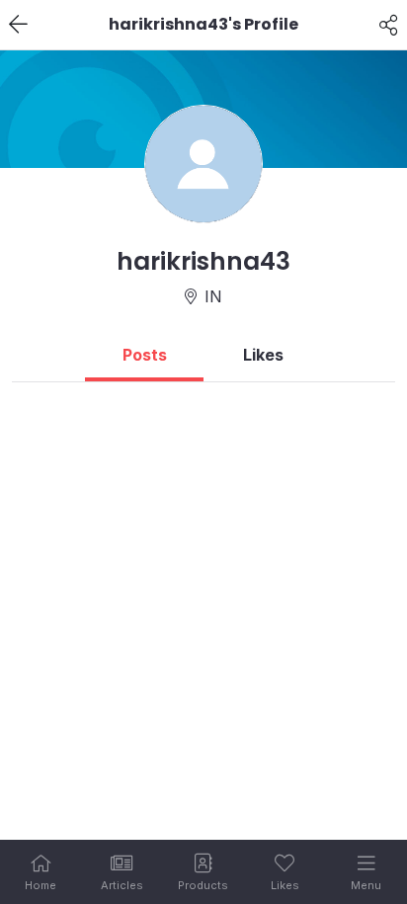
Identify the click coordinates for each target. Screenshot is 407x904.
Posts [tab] (144, 355)
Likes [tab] (263, 355)
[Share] (388, 25)
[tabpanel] (203, 390)
